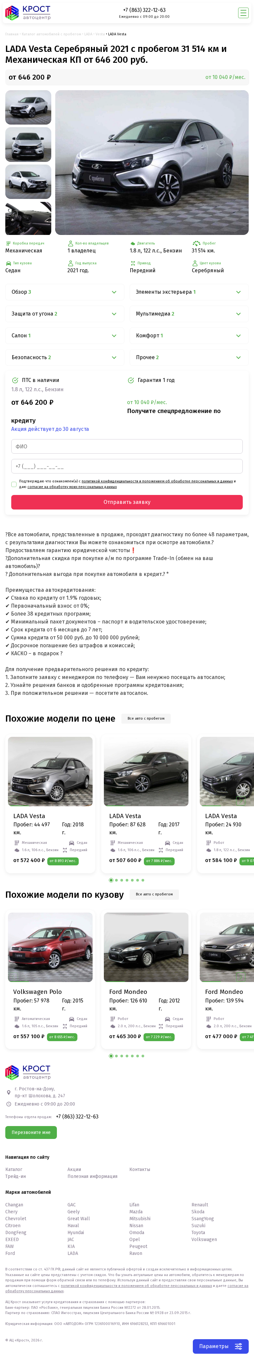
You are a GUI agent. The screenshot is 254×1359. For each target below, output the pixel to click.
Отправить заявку (127, 502)
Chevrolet (15, 1219)
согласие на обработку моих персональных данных (72, 487)
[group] (152, 162)
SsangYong (202, 1219)
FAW (9, 1246)
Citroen (13, 1225)
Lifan (134, 1205)
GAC (71, 1205)
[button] (240, 801)
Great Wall (78, 1219)
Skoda (197, 1212)
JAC (70, 1239)
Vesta (100, 34)
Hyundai (75, 1232)
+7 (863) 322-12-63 (144, 10)
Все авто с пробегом (146, 718)
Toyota (198, 1232)
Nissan (136, 1225)
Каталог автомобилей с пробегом (51, 34)
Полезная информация (92, 1176)
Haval (73, 1225)
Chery (11, 1212)
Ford (10, 1253)
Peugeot (138, 1246)
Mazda (136, 1212)
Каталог (13, 1169)
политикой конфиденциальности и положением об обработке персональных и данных (157, 481)
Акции (74, 1169)
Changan (14, 1205)
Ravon (135, 1253)
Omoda (136, 1232)
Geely (73, 1212)
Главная (12, 34)
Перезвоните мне (31, 1132)
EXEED (12, 1239)
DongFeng (15, 1232)
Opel (134, 1239)
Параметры (214, 1346)
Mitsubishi (139, 1219)
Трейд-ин (15, 1176)
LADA (88, 34)
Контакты (139, 1169)
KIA (71, 1246)
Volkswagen (204, 1239)
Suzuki (198, 1225)
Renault (199, 1205)
